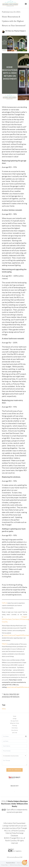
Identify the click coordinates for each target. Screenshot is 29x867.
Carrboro (15, 619)
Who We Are (14, 730)
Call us (4, 603)
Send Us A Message (14, 769)
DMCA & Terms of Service (16, 865)
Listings (14, 718)
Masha (4, 644)
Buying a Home (14, 721)
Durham (8, 619)
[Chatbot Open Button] (24, 862)
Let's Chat (14, 732)
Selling (4, 708)
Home (14, 716)
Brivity (13, 862)
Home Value (14, 727)
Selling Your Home (14, 723)
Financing (14, 725)
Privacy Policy (4, 865)
